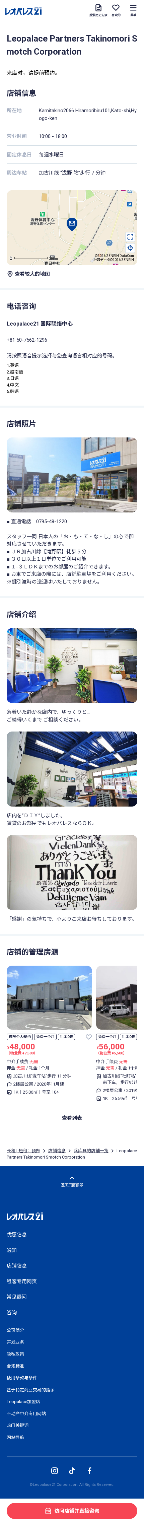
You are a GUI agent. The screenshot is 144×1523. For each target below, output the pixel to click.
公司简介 (15, 1330)
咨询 (12, 1313)
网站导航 (15, 1437)
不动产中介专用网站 (26, 1413)
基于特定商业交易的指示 (31, 1389)
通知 (12, 1250)
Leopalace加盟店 (23, 1401)
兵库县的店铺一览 (91, 1150)
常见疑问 (17, 1297)
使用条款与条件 (22, 1377)
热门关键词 (17, 1425)
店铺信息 (57, 1150)
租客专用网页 (22, 1281)
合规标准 (15, 1366)
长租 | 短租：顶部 (23, 1150)
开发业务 (15, 1342)
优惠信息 (17, 1235)
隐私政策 (15, 1354)
